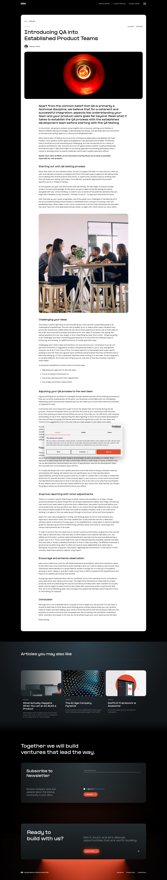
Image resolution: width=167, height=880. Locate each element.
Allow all (108, 452)
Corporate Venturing (119, 3)
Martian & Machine (104, 3)
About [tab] (110, 432)
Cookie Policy (142, 872)
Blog (25, 21)
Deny (58, 452)
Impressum (120, 872)
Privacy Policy (130, 872)
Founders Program (134, 3)
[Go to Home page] (23, 3)
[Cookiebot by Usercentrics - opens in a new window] (113, 427)
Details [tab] (83, 432)
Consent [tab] (57, 432)
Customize (82, 452)
